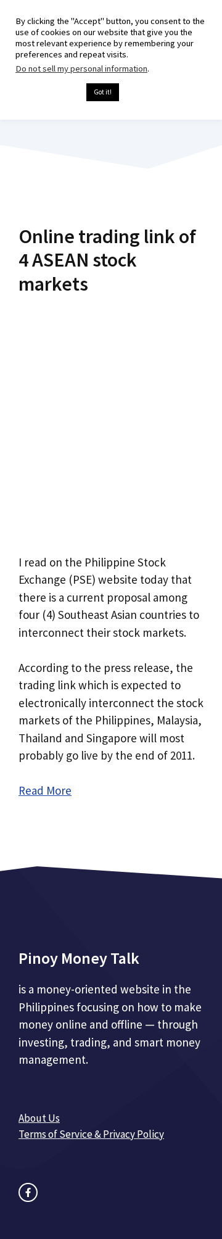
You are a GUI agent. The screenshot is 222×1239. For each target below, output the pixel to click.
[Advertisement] (111, 420)
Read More (45, 790)
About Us (39, 1118)
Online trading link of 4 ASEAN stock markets (107, 260)
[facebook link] (28, 1192)
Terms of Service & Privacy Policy (91, 1134)
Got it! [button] (103, 92)
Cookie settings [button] (47, 92)
